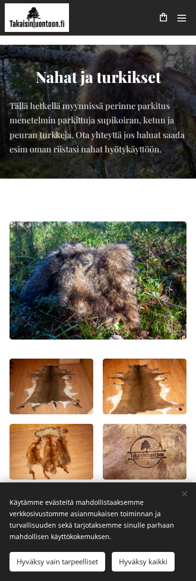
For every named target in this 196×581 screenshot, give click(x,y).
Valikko (181, 17)
